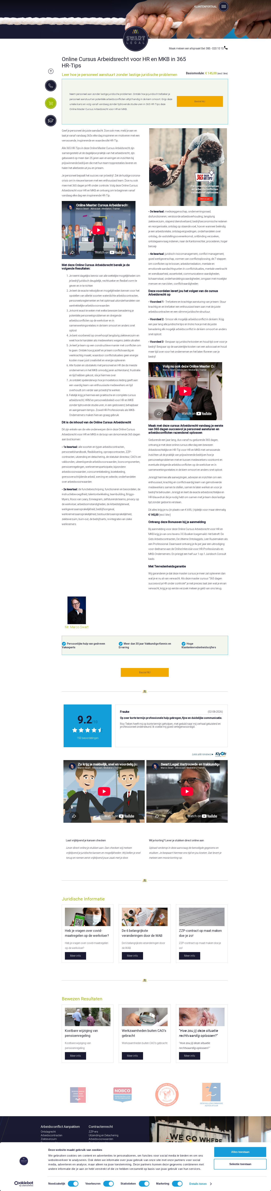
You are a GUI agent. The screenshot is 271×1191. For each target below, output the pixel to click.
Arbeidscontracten (51, 1135)
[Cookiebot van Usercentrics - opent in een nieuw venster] (24, 1184)
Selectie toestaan (240, 1164)
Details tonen (197, 1183)
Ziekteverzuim (49, 1139)
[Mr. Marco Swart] (76, 623)
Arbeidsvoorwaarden (101, 1139)
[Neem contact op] (50, 85)
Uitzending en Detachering (103, 1135)
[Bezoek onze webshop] (50, 103)
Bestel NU (199, 101)
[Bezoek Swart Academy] (50, 120)
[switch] (108, 1184)
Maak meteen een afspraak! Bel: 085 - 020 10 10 (196, 48)
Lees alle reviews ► (203, 754)
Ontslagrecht (48, 1131)
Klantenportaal (205, 6)
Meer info (75, 955)
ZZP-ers (93, 1131)
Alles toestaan (240, 1151)
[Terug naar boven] (50, 71)
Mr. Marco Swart (76, 627)
